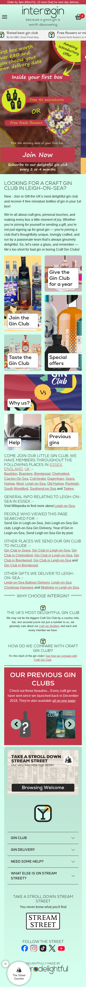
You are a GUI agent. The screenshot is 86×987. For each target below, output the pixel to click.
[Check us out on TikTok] (43, 948)
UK (27, 469)
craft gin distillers (49, 626)
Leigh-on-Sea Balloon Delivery (27, 582)
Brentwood (42, 473)
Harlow (9, 483)
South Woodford (16, 488)
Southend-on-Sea (43, 488)
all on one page (63, 700)
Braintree (26, 473)
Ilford (20, 483)
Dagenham (55, 478)
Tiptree (68, 488)
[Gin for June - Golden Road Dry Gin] (60, 724)
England (13, 469)
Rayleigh (72, 483)
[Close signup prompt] (5, 964)
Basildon (10, 473)
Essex (56, 464)
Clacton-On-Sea (16, 478)
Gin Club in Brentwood (21, 565)
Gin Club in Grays (17, 550)
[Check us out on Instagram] (33, 948)
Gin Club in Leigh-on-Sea (51, 550)
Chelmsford (60, 473)
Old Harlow (55, 483)
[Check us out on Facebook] (24, 948)
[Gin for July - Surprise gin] (25, 724)
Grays (70, 478)
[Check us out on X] (52, 948)
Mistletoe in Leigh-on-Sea (60, 587)
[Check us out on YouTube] (61, 948)
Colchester (38, 478)
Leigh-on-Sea (35, 483)
